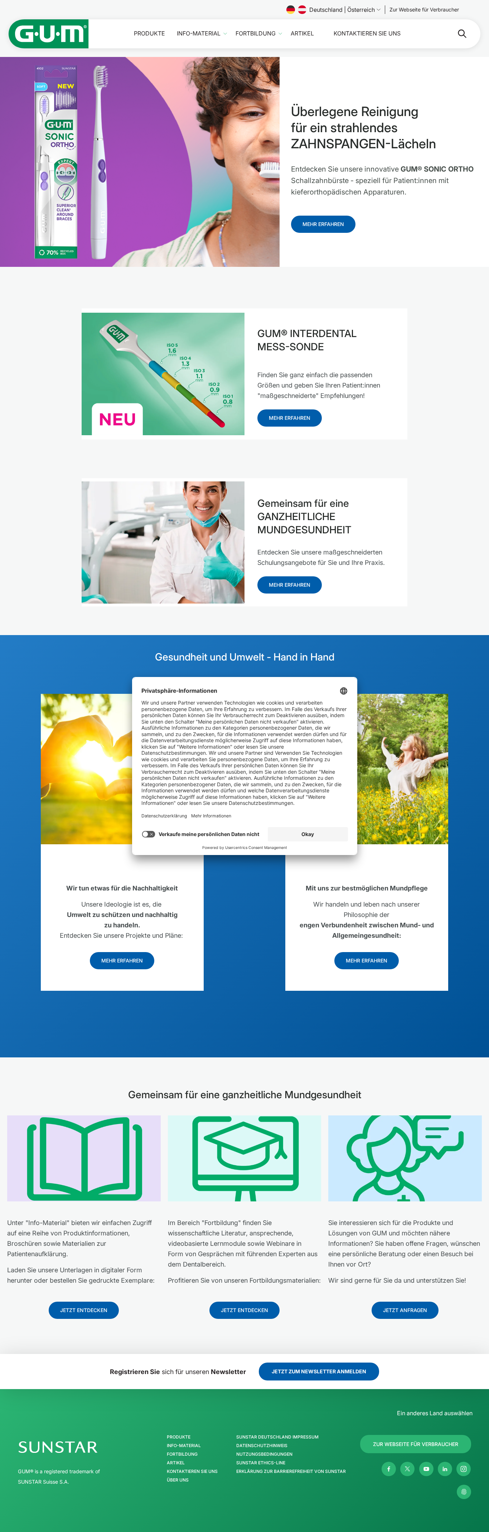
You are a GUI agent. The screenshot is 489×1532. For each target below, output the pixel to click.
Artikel (302, 33)
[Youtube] (426, 1469)
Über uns (178, 1480)
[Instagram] (463, 1469)
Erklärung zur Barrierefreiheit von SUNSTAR (291, 1471)
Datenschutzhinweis (261, 1446)
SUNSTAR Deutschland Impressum (277, 1437)
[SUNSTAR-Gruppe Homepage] (79, 1447)
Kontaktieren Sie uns (367, 33)
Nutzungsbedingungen (264, 1454)
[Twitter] (407, 1469)
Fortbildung (256, 33)
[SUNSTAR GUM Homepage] (49, 33)
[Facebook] (389, 1469)
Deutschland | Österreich (342, 9)
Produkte (149, 33)
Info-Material (199, 33)
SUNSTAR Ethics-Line (260, 1463)
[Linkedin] (445, 1469)
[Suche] (456, 33)
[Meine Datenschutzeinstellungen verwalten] (464, 1492)
